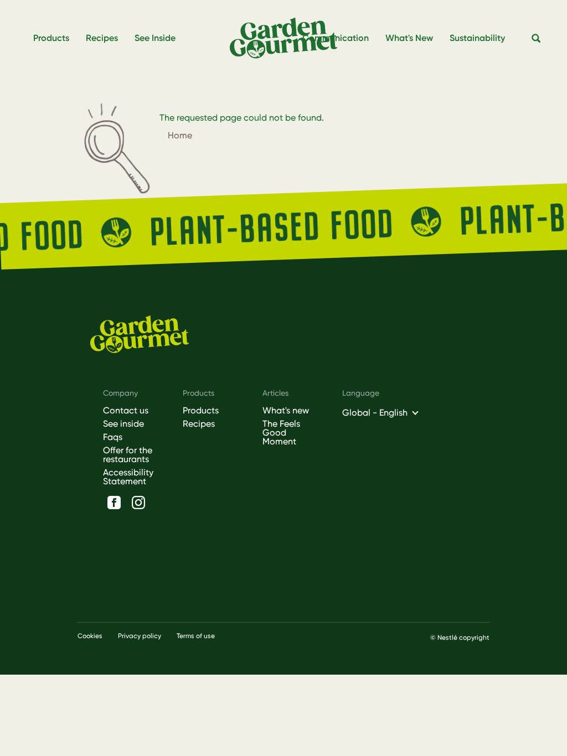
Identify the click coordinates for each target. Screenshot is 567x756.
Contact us (125, 410)
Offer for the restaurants (127, 455)
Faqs (112, 437)
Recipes (199, 424)
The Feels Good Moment (281, 433)
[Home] (288, 38)
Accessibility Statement (128, 477)
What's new (285, 410)
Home (180, 135)
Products (201, 410)
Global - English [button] (375, 412)
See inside (123, 424)
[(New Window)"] (114, 502)
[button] (536, 38)
